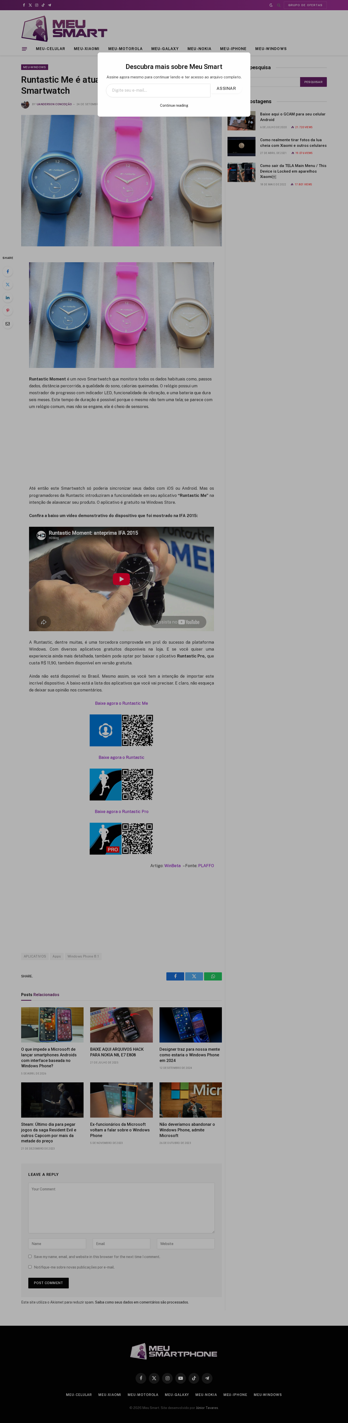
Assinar (226, 88)
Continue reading (174, 105)
